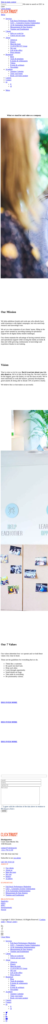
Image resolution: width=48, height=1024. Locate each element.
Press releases (15, 975)
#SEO (3, 903)
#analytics (4, 901)
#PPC (3, 905)
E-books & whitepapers (19, 983)
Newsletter (14, 990)
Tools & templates (17, 981)
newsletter (17, 858)
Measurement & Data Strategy (17, 893)
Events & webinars (17, 987)
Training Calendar (17, 994)
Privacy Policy (9, 809)
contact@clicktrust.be (9, 848)
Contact (8, 1002)
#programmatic (6, 907)
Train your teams (16, 996)
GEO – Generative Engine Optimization (20, 889)
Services (9, 941)
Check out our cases (17, 958)
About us (9, 870)
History (8, 876)
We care (9, 874)
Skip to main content (8, 2)
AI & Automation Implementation (18, 891)
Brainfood (9, 977)
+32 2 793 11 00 (7, 850)
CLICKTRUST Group (18, 968)
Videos (12, 985)
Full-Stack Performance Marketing (18, 887)
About (8, 960)
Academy (9, 879)
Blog (12, 979)
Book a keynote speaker (19, 998)
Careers (8, 1000)
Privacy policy (12, 922)
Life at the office (16, 973)
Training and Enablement (15, 895)
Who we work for (16, 956)
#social (3, 910)
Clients (8, 954)
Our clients (10, 868)
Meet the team (11, 872)
